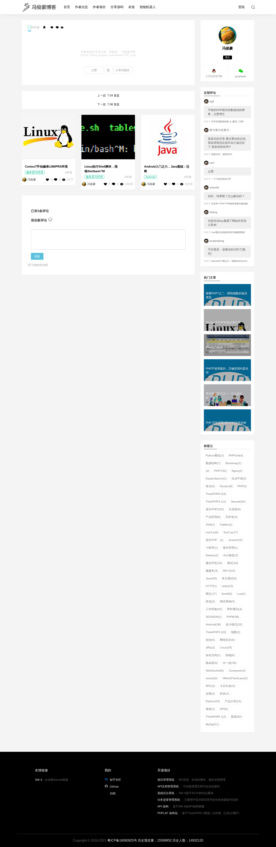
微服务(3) (212, 570)
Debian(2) (212, 555)
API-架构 (163, 806)
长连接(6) (235, 509)
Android (150, 176)
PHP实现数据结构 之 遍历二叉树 (227, 121)
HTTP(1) (211, 586)
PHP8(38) (232, 616)
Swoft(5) (226, 593)
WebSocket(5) (215, 670)
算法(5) (210, 486)
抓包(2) (210, 601)
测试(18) (232, 563)
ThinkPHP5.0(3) (216, 493)
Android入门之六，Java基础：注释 (166, 169)
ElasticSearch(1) (216, 478)
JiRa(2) (210, 647)
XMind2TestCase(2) (235, 678)
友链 (131, 7)
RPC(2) (210, 686)
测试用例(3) (227, 601)
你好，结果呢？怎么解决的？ (226, 196)
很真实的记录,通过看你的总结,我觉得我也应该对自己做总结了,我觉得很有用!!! (227, 142)
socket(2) (212, 678)
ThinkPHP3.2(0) (216, 632)
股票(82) (236, 716)
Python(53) (213, 701)
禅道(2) (210, 709)
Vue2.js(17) (230, 532)
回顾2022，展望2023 (221, 154)
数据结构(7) (213, 463)
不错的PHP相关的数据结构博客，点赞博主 (226, 112)
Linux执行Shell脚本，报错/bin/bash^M (101, 169)
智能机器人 (148, 7)
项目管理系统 (165, 779)
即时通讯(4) (234, 609)
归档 (113, 793)
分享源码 (117, 7)
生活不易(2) (239, 478)
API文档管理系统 (168, 786)
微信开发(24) (214, 563)
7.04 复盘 (113, 95)
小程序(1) (212, 547)
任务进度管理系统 (168, 799)
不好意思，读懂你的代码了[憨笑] (226, 251)
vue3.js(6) (212, 532)
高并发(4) (231, 517)
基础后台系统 (165, 793)
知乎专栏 (115, 779)
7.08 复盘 (113, 104)
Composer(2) (237, 670)
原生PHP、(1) (214, 540)
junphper (241, 76)
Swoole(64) (238, 501)
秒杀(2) (224, 693)
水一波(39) (229, 662)
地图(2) (235, 632)
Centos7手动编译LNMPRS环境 (46, 166)
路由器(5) (212, 662)
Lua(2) (241, 593)
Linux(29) (226, 647)
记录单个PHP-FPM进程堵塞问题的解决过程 (232, 203)
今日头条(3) (227, 686)
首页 (67, 7)
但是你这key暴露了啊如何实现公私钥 (227, 222)
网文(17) (211, 593)
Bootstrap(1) (233, 463)
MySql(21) (212, 724)
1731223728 (214, 76)
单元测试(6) (229, 578)
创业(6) (210, 639)
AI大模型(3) (230, 555)
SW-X (38, 779)
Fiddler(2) (226, 524)
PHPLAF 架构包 (167, 813)
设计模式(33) (234, 624)
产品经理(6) (213, 517)
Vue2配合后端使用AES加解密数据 (228, 232)
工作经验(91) (214, 609)
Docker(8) (226, 486)
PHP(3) (242, 486)
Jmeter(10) (235, 540)
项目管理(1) (230, 547)
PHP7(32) (220, 470)
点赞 (94, 70)
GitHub (114, 786)
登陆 (241, 7)
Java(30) (211, 578)
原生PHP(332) (215, 509)
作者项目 (99, 7)
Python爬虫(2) (215, 455)
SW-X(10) (229, 570)
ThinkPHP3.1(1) (216, 501)
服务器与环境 (34, 172)
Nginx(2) (237, 470)
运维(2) (210, 693)
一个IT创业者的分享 (221, 179)
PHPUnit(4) (236, 455)
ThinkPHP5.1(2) (216, 716)
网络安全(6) (227, 639)
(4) (207, 470)
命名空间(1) (213, 655)
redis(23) (227, 586)
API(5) (224, 709)
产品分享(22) (233, 701)
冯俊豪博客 (129, 51)
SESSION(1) (214, 616)
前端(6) (230, 655)
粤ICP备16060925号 (122, 840)
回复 (37, 256)
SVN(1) (210, 524)
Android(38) (213, 624)
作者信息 (81, 7)
